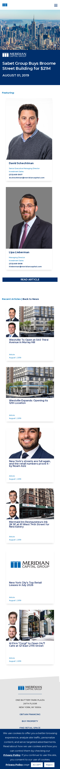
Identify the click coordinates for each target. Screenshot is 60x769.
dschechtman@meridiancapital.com (26, 178)
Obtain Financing (30, 714)
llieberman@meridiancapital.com (25, 266)
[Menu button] (55, 4)
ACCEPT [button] (37, 764)
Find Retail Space (30, 727)
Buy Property (30, 721)
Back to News (31, 299)
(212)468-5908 (15, 264)
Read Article (30, 279)
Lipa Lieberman (19, 252)
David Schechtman (21, 163)
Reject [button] (49, 764)
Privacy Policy (11, 755)
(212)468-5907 (15, 174)
